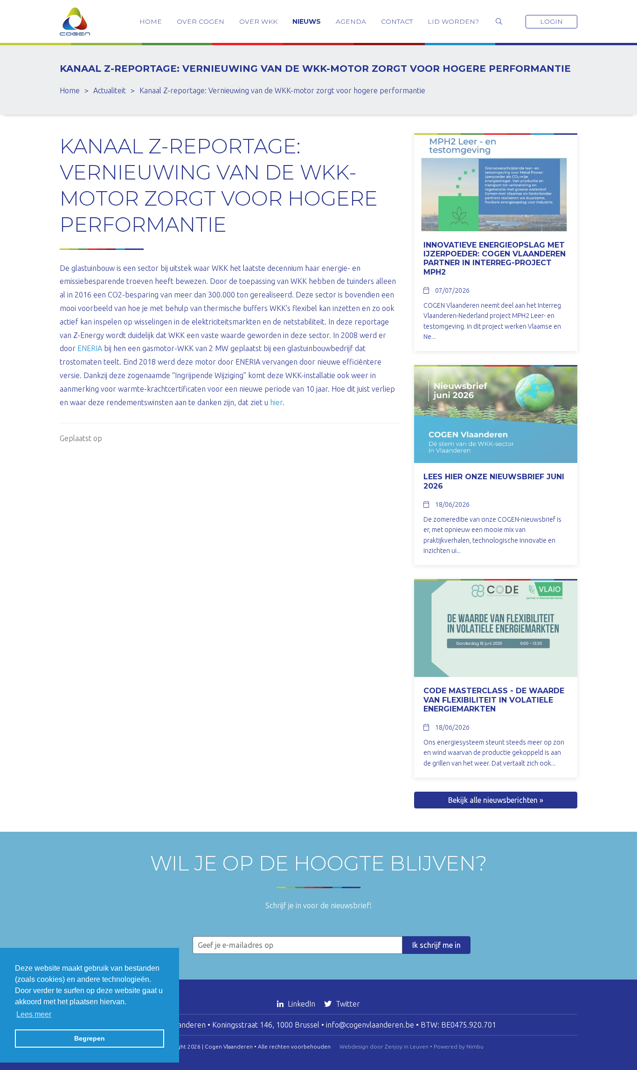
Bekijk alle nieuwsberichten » (495, 800)
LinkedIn (301, 1004)
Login (551, 21)
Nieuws (306, 21)
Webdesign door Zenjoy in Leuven (384, 1046)
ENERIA (89, 348)
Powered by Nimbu (459, 1046)
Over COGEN (200, 21)
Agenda (351, 21)
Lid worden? (453, 21)
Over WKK (258, 21)
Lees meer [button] (33, 1014)
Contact (397, 21)
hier (276, 402)
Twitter (347, 1004)
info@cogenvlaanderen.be (370, 1025)
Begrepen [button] (89, 1038)
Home (150, 21)
